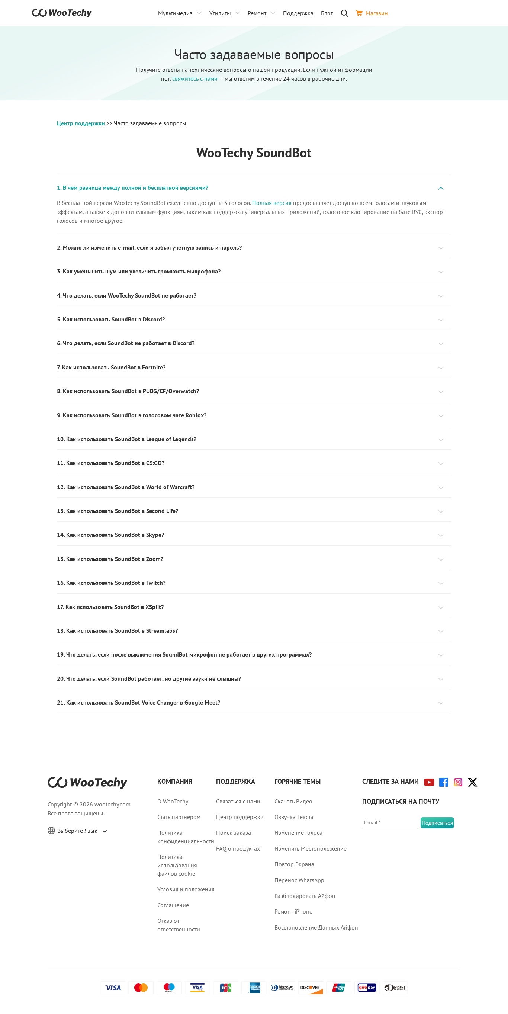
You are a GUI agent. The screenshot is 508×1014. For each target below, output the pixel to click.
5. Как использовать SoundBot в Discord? (111, 319)
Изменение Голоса (298, 832)
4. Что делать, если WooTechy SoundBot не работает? (126, 295)
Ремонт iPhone (293, 911)
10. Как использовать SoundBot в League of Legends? (126, 439)
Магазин (377, 13)
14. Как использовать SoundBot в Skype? (110, 534)
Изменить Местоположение (310, 848)
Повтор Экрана (294, 864)
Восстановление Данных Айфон (316, 927)
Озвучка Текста (294, 817)
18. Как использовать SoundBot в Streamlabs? (117, 630)
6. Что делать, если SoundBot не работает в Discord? (125, 343)
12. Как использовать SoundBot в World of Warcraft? (125, 487)
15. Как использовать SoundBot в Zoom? (110, 558)
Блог (327, 13)
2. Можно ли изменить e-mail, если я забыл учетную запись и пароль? (149, 247)
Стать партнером (178, 817)
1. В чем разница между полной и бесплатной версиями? (132, 187)
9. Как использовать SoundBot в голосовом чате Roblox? (131, 415)
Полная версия (272, 202)
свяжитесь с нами (195, 78)
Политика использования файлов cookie (177, 865)
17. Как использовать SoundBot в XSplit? (110, 606)
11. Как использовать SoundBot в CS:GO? (110, 462)
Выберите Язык (78, 830)
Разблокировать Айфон (304, 895)
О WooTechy (172, 801)
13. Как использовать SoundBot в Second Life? (117, 510)
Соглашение (173, 905)
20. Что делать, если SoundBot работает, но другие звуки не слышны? (149, 678)
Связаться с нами (238, 801)
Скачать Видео (293, 801)
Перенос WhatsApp (299, 880)
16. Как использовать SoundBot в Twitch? (111, 582)
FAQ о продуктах (238, 848)
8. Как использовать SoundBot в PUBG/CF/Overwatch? (128, 391)
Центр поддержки (81, 123)
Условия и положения (186, 889)
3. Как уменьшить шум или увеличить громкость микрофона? (139, 271)
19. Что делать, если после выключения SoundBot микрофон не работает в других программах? (184, 654)
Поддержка (298, 13)
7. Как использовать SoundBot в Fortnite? (111, 367)
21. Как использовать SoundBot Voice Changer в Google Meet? (138, 702)
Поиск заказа (233, 832)
